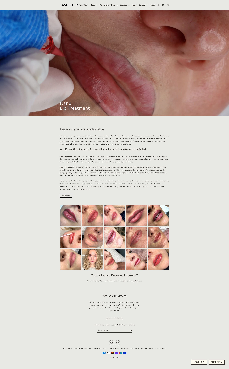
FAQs (135, 281)
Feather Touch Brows (100, 348)
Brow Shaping (88, 348)
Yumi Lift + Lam (78, 348)
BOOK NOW (199, 362)
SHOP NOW (216, 362)
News (134, 5)
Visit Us (151, 348)
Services (124, 5)
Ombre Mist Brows (113, 348)
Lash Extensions (67, 348)
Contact (142, 5)
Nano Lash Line (135, 348)
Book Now (66, 195)
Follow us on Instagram (114, 318)
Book (153, 5)
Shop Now (84, 5)
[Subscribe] (131, 330)
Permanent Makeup (108, 5)
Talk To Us (144, 348)
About (92, 5)
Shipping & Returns (160, 348)
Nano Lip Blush (124, 348)
